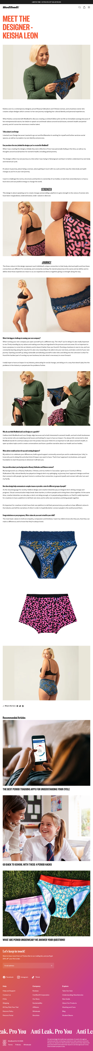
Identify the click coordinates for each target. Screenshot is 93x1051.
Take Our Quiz (67, 991)
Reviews (36, 991)
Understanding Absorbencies (72, 995)
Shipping (6, 1003)
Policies (18, 1045)
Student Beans (67, 1015)
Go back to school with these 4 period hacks (27, 864)
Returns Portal (8, 1015)
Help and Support (9, 991)
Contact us (7, 995)
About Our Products (69, 1003)
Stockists (36, 1015)
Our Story (36, 999)
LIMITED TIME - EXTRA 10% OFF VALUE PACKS (46, 2)
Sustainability (37, 1003)
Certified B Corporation (41, 995)
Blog (63, 1011)
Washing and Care (69, 1007)
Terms (10, 1045)
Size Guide (66, 999)
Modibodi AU (12, 1041)
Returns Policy (8, 1011)
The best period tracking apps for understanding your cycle (36, 789)
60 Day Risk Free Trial (10, 1007)
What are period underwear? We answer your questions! (34, 940)
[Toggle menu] (89, 7)
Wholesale (36, 1011)
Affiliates (36, 1007)
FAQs (5, 999)
